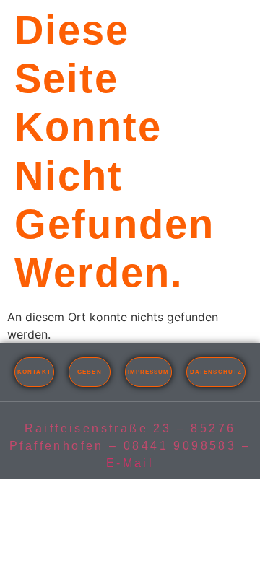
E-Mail (130, 463)
